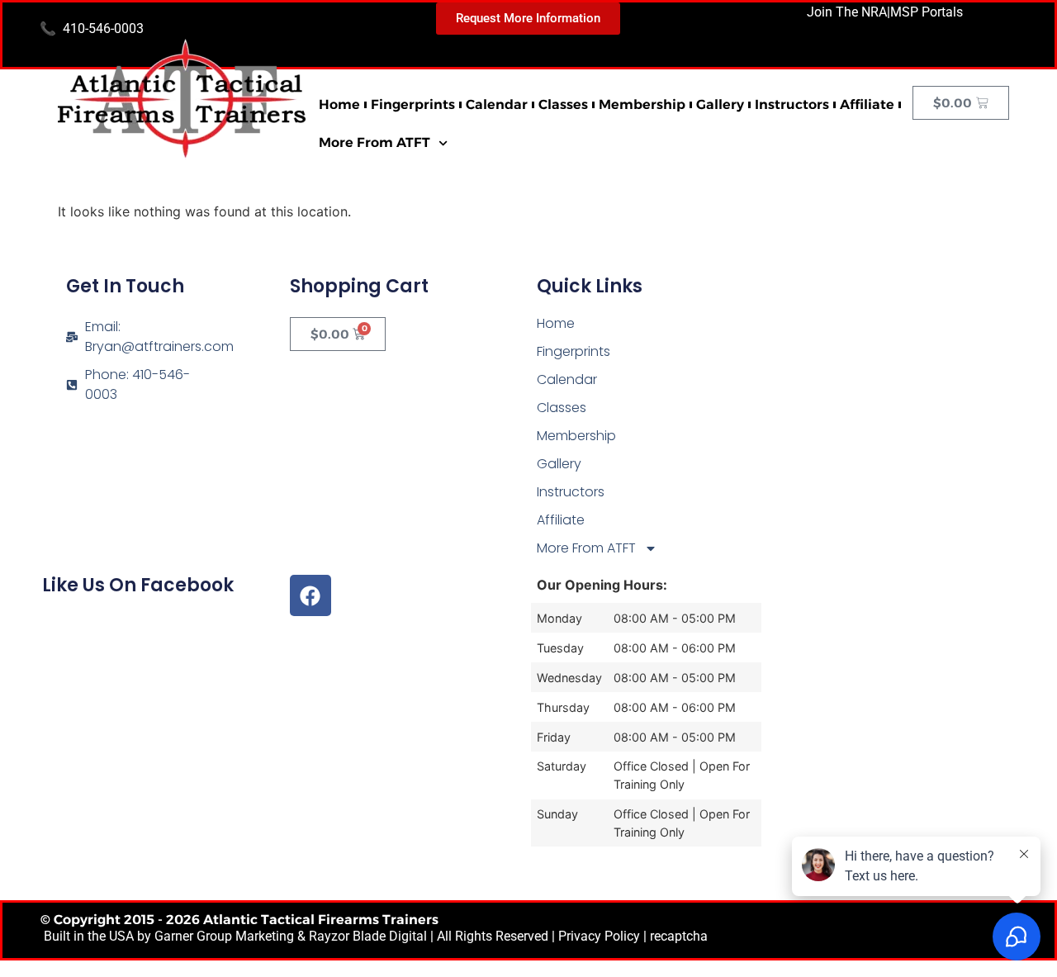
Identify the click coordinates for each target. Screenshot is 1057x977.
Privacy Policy (599, 936)
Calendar (497, 104)
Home (339, 104)
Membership (642, 104)
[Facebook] (310, 595)
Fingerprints (413, 104)
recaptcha (679, 936)
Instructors (792, 104)
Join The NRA (847, 12)
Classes (563, 104)
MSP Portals (926, 12)
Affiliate (867, 104)
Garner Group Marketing (224, 936)
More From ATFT (374, 142)
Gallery (720, 104)
